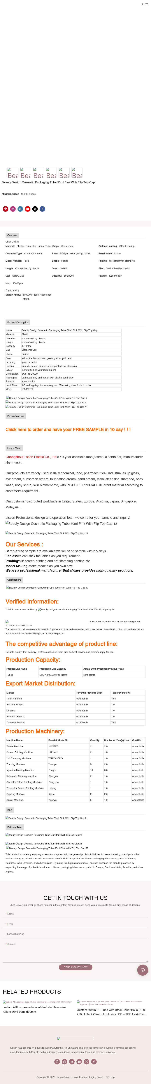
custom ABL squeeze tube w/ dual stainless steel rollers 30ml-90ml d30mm (34, 1009)
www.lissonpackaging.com (87, 1077)
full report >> (58, 633)
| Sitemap (109, 1077)
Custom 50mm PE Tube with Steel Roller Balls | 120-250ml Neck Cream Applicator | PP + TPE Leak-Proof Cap (111, 1012)
